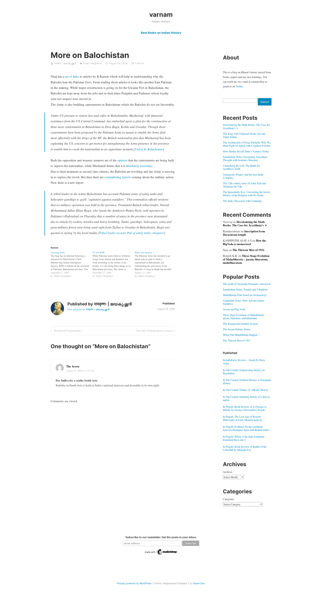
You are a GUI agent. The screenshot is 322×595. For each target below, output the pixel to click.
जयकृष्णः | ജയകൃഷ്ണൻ (65, 63)
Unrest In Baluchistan (149, 149)
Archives (227, 472)
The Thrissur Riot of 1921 (248, 250)
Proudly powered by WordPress (134, 583)
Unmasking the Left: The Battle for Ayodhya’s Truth (241, 167)
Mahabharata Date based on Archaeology (245, 295)
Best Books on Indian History (161, 32)
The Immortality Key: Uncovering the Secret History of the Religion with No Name (246, 193)
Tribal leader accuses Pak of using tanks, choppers (131, 233)
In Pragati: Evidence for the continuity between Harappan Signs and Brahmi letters (246, 428)
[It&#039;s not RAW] (114, 264)
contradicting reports (117, 177)
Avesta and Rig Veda (234, 309)
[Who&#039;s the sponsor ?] (156, 264)
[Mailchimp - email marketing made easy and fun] (161, 554)
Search (264, 101)
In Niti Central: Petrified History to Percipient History (247, 381)
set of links (72, 76)
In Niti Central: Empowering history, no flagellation (244, 371)
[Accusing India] (72, 264)
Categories (228, 499)
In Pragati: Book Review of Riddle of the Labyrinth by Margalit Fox (244, 448)
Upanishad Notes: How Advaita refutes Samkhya (243, 302)
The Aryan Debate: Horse (236, 329)
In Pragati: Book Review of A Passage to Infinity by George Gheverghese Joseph (244, 408)
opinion (122, 160)
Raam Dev (199, 583)
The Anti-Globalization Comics (154, 331)
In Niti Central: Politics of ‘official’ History (245, 389)
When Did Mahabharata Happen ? (241, 334)
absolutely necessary (139, 166)
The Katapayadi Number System (240, 323)
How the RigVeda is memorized (244, 242)
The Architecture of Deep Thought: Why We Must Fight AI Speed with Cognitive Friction (247, 144)
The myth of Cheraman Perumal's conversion (247, 284)
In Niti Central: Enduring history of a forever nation (246, 398)
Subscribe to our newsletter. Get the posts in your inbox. (161, 537)
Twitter (239, 86)
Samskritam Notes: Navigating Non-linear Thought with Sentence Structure (245, 158)
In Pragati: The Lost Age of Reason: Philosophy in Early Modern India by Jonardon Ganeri (242, 418)
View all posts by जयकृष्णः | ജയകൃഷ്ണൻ (88, 309)
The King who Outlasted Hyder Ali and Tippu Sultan (244, 135)
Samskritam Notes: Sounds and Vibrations (245, 289)
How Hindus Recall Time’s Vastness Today (246, 151)
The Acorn (72, 366)
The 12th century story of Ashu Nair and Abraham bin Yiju (244, 184)
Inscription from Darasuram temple (244, 233)
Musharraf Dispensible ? (68, 331)
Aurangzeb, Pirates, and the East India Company (243, 176)
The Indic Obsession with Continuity (242, 201)
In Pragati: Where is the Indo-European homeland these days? (243, 438)
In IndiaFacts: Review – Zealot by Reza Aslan (244, 361)
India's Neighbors (92, 63)
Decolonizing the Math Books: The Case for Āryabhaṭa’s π (246, 126)
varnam (161, 14)
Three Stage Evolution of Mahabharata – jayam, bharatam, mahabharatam (246, 259)
